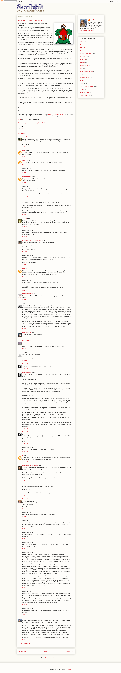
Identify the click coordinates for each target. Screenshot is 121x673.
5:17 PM (24, 548)
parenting (82, 80)
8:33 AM (24, 604)
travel (81, 89)
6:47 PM (24, 528)
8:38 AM (24, 300)
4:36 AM (24, 226)
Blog (23, 150)
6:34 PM (24, 587)
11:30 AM (25, 480)
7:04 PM (24, 614)
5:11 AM (24, 251)
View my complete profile (87, 30)
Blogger (70, 669)
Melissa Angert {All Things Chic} (31, 240)
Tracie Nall (25, 137)
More (19, 119)
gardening (83, 59)
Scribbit (24, 618)
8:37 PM (24, 173)
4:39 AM (24, 236)
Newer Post (22, 651)
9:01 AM (24, 337)
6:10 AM (24, 276)
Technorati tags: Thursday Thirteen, (28, 123)
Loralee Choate (26, 364)
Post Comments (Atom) (49, 657)
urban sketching (84, 92)
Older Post (70, 651)
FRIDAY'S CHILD (27, 176)
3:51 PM (24, 517)
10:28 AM (25, 368)
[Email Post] (22, 126)
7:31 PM (24, 146)
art (80, 44)
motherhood (44, 123)
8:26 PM (24, 164)
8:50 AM (24, 329)
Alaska (82, 41)
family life (82, 56)
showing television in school (55, 114)
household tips (84, 65)
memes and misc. (85, 77)
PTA (39, 123)
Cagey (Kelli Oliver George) (30, 465)
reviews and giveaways (86, 86)
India (81, 68)
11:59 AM (25, 508)
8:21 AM (24, 290)
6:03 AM (24, 265)
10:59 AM (25, 461)
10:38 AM (25, 443)
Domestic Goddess (27, 293)
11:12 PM (25, 196)
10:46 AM (25, 452)
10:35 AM (25, 428)
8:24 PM (24, 156)
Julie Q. (24, 218)
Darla (23, 268)
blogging (82, 47)
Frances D (25, 499)
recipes (82, 83)
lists (23, 128)
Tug (23, 352)
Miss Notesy (25, 340)
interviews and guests (86, 71)
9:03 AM (24, 348)
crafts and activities (85, 53)
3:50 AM (24, 215)
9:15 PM (24, 538)
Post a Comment (25, 643)
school (49, 123)
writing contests (84, 95)
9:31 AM (24, 360)
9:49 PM (24, 183)
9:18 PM (24, 640)
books (81, 50)
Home (46, 651)
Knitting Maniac (27, 332)
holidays (82, 62)
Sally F (24, 160)
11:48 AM (25, 495)
